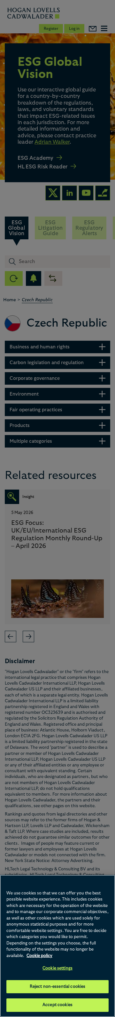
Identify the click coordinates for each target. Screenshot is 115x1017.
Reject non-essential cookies (58, 987)
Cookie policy (39, 956)
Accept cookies (57, 1005)
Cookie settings (57, 968)
